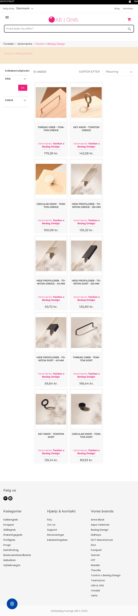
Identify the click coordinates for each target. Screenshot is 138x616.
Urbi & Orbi (97, 585)
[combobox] (69, 29)
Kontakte (128, 8)
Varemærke (25, 43)
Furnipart (96, 550)
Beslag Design (99, 529)
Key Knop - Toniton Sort (51, 435)
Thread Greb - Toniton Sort (86, 359)
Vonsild (95, 590)
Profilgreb (9, 540)
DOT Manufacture (102, 540)
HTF (93, 560)
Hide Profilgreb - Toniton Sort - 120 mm (86, 282)
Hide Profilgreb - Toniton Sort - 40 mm (51, 359)
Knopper (8, 524)
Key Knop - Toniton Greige (86, 129)
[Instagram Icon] (10, 499)
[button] (24, 8)
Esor (93, 545)
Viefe (94, 595)
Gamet (95, 555)
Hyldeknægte (11, 565)
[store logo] (63, 18)
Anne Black (97, 519)
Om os (51, 524)
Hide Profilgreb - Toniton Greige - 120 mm (86, 205)
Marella (95, 565)
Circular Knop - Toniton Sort (86, 435)
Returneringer (55, 535)
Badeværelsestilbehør (17, 555)
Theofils (96, 570)
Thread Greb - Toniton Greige (51, 129)
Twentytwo (98, 580)
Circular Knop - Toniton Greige (51, 205)
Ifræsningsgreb (12, 535)
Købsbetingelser (57, 540)
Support (52, 529)
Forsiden (9, 43)
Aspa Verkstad (100, 524)
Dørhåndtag (11, 550)
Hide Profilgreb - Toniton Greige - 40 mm (51, 282)
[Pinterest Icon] (5, 499)
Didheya (96, 535)
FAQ (49, 519)
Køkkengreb (10, 519)
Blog (117, 8)
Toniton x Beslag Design (105, 575)
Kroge (7, 545)
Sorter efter (89, 71)
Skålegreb (9, 529)
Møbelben (9, 560)
